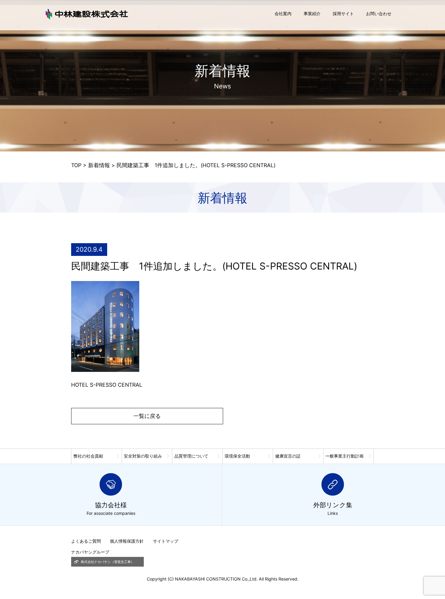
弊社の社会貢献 (88, 455)
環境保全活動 (237, 455)
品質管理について (191, 455)
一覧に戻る (147, 416)
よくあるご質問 (86, 541)
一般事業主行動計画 (344, 455)
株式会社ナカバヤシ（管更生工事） (107, 562)
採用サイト (343, 13)
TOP (76, 165)
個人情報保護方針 (127, 541)
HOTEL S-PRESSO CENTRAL (106, 385)
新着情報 (99, 165)
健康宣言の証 (288, 455)
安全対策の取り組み (143, 455)
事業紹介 (312, 13)
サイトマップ (165, 541)
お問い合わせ (378, 13)
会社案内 (283, 13)
